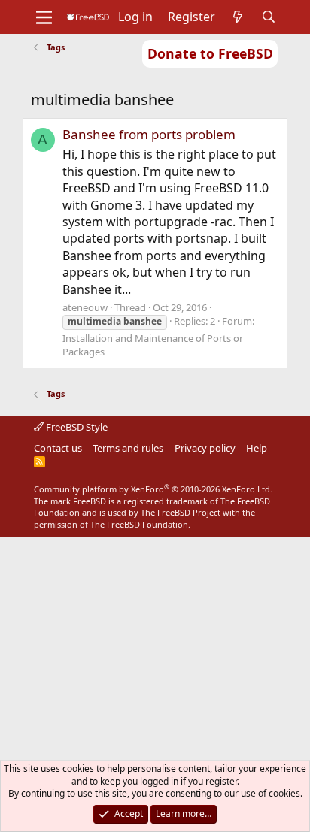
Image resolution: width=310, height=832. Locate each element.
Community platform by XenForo (153, 489)
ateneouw (85, 307)
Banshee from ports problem (149, 134)
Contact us (58, 448)
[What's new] (238, 16)
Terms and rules (128, 448)
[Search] (269, 16)
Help (256, 448)
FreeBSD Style (76, 427)
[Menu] (44, 17)
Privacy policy (205, 448)
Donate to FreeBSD (210, 53)
